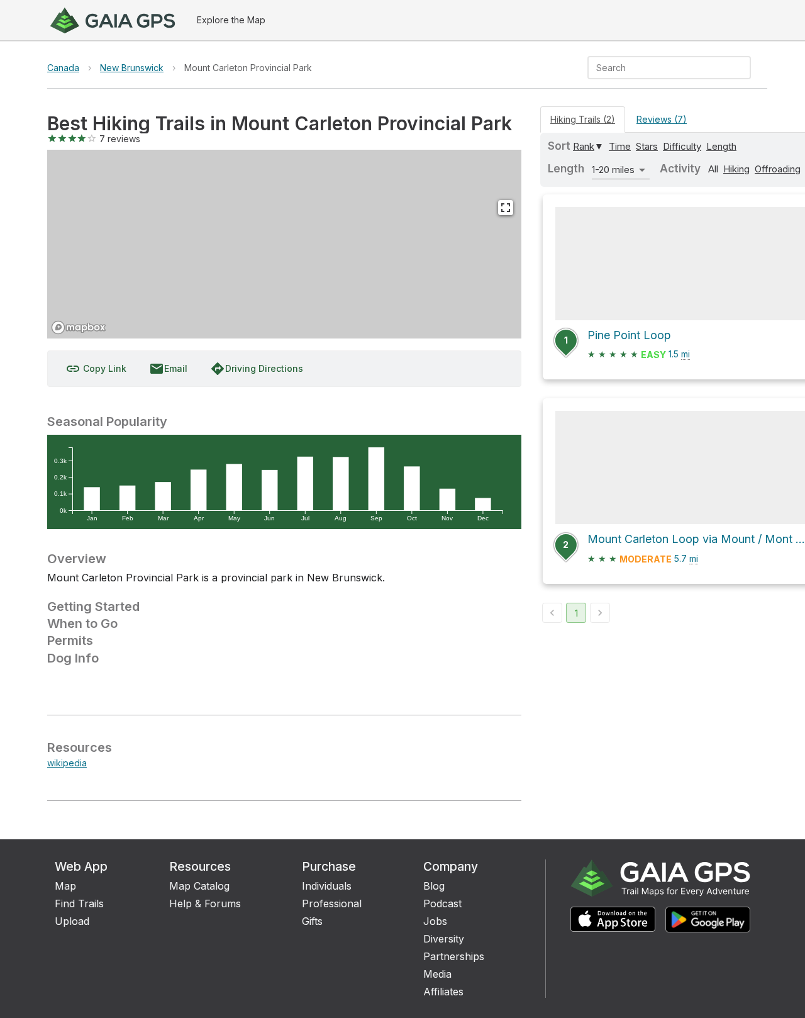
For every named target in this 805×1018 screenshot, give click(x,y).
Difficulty (682, 146)
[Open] (745, 68)
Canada (63, 67)
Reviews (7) (661, 119)
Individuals (327, 886)
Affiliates (443, 991)
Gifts (312, 921)
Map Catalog (199, 886)
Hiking (736, 169)
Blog (434, 886)
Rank (583, 146)
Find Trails (79, 903)
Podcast (442, 903)
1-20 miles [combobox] (613, 170)
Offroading (778, 169)
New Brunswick (132, 67)
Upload (72, 921)
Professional (332, 903)
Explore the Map (231, 19)
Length (721, 146)
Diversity (443, 938)
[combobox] (658, 68)
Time (620, 146)
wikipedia (67, 763)
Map (65, 886)
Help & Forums (205, 903)
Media (437, 974)
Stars (647, 146)
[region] (284, 244)
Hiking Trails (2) (582, 119)
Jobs (435, 921)
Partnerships (453, 956)
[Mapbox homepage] (78, 327)
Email (168, 368)
